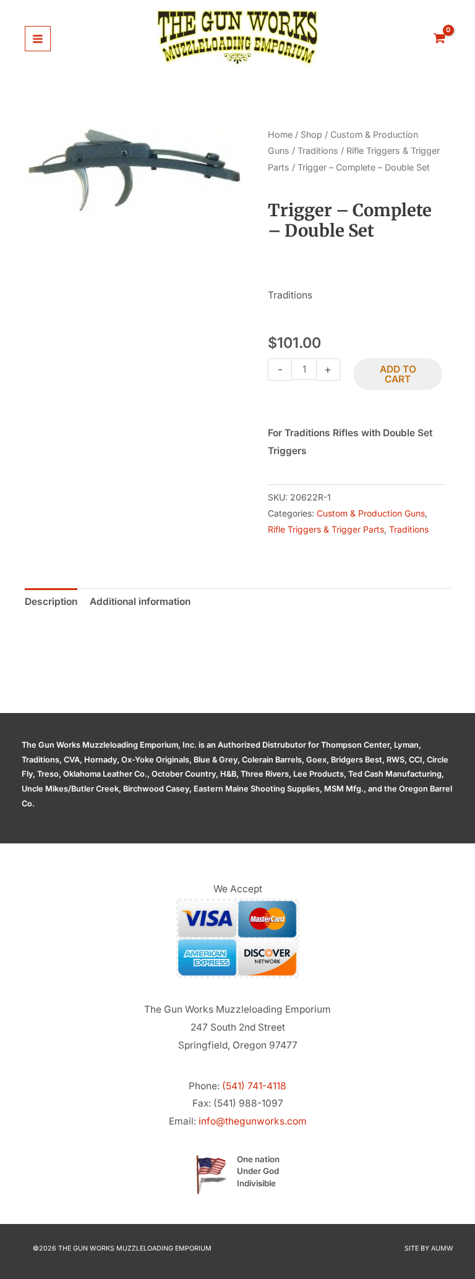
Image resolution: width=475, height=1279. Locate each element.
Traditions (317, 150)
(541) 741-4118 (254, 1086)
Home (280, 134)
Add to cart (398, 374)
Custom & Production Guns (371, 513)
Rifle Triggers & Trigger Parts (326, 529)
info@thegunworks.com (253, 1121)
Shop (311, 134)
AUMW (442, 1248)
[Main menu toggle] (38, 39)
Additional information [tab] (140, 601)
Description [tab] (51, 601)
